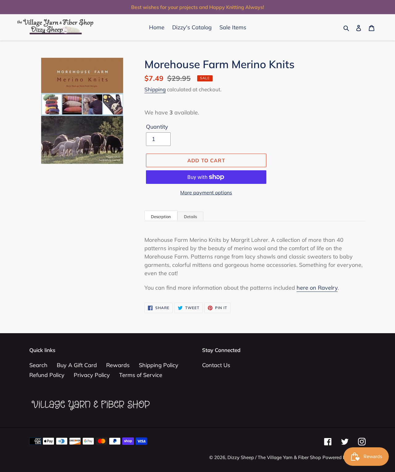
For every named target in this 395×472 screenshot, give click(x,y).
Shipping (155, 89)
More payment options (206, 192)
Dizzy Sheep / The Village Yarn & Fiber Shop (274, 457)
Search (38, 365)
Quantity (157, 126)
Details (190, 216)
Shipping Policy (158, 365)
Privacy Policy (92, 375)
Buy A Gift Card (77, 365)
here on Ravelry (317, 287)
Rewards (118, 365)
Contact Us (216, 365)
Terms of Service (140, 375)
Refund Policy (46, 375)
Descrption (161, 216)
